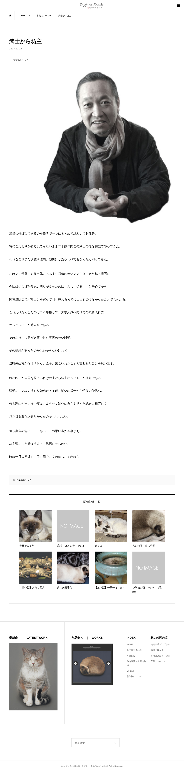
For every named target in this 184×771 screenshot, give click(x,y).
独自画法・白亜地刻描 (136, 663)
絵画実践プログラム (160, 644)
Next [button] (108, 663)
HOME (130, 644)
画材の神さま (157, 650)
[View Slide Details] (92, 664)
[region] (92, 664)
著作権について (134, 676)
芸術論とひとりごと (160, 656)
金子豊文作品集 (134, 650)
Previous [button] (76, 663)
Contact (130, 671)
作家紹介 (131, 656)
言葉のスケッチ (23, 480)
